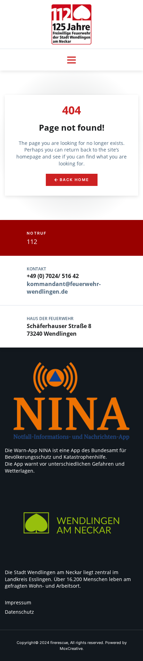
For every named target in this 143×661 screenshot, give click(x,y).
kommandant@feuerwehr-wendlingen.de (64, 287)
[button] (71, 59)
